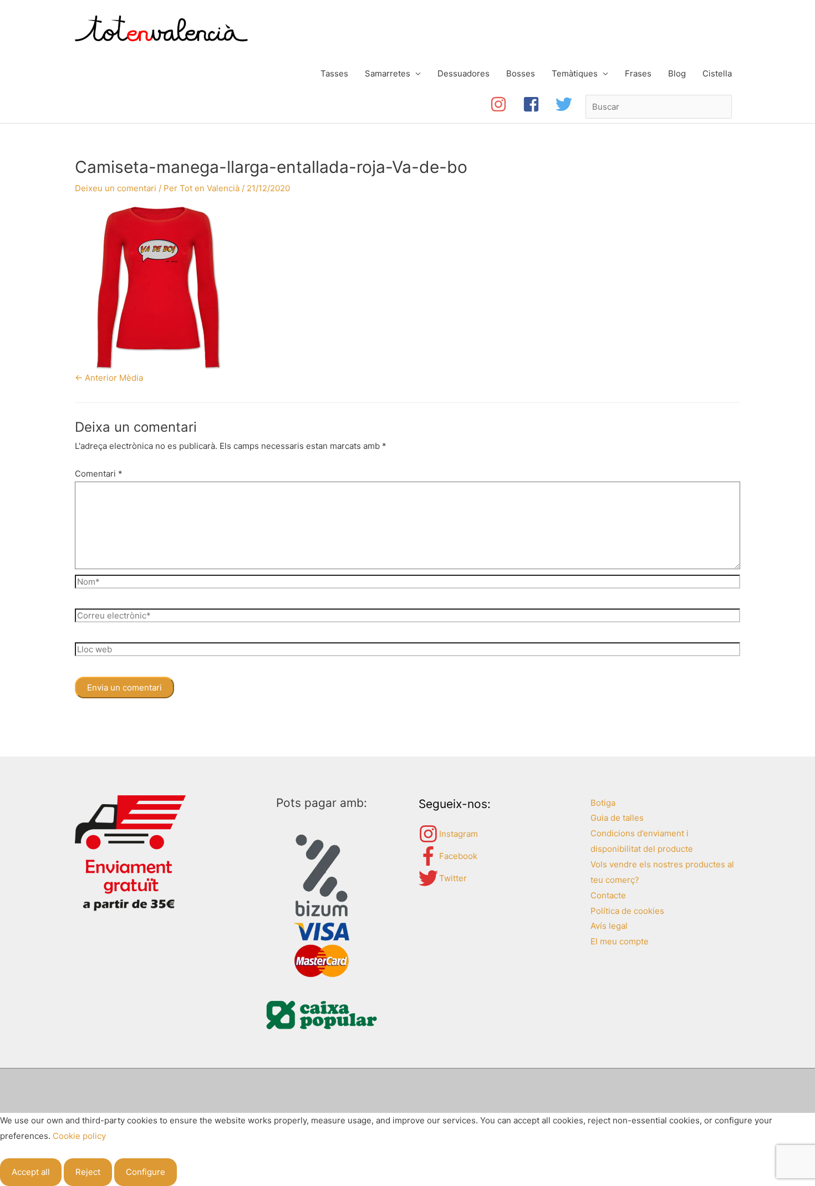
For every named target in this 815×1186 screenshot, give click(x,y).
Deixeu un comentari (115, 188)
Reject (87, 1172)
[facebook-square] (539, 104)
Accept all (31, 1172)
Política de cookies (627, 911)
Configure (145, 1172)
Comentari (99, 473)
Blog (677, 73)
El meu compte (619, 941)
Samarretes (387, 73)
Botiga (602, 803)
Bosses (520, 73)
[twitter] (566, 104)
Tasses (334, 73)
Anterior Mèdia (109, 377)
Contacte (608, 895)
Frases (638, 73)
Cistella (717, 73)
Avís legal (609, 926)
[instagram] (506, 104)
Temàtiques (575, 73)
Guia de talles (617, 817)
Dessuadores (463, 73)
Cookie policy (79, 1136)
